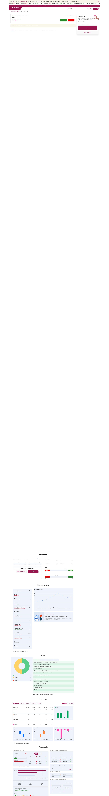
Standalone (65, 703)
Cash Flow (27, 703)
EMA (36, 753)
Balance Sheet (34, 703)
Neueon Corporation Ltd (24, 11)
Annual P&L (22, 703)
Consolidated (71, 703)
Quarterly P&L (16, 703)
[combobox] (78, 9)
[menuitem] (24, 6)
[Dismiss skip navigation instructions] (98, 1)
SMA (40, 753)
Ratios (40, 703)
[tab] (12, 30)
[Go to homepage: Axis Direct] (16, 7)
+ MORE (70, 769)
